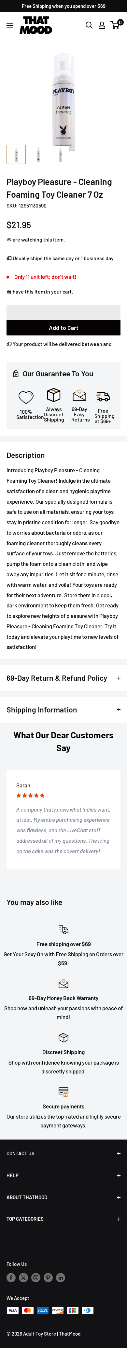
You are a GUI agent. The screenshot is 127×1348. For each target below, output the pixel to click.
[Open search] (89, 25)
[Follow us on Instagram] (35, 1277)
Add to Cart (63, 327)
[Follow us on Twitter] (23, 1277)
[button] (63, 312)
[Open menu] (10, 25)
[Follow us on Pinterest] (48, 1277)
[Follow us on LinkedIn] (60, 1277)
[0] (115, 25)
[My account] (102, 25)
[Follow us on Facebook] (11, 1277)
